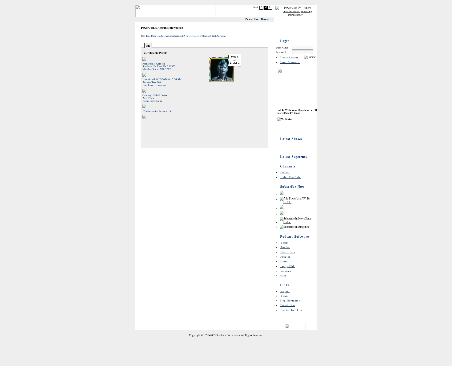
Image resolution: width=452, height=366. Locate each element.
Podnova (285, 270)
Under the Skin (290, 177)
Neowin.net (287, 305)
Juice (283, 275)
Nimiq (284, 261)
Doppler (285, 256)
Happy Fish (287, 266)
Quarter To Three (291, 310)
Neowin (285, 172)
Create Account (290, 57)
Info (148, 45)
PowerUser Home (257, 19)
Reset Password (290, 62)
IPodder (285, 247)
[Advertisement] (226, 350)
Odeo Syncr (287, 252)
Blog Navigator (290, 300)
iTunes (284, 242)
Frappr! (285, 291)
